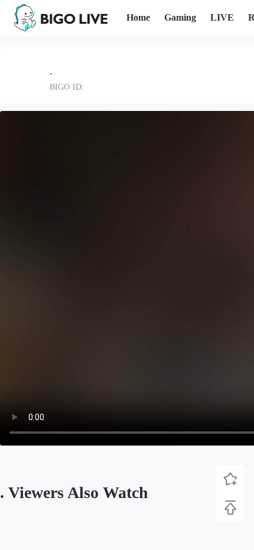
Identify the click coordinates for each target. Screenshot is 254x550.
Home (138, 17)
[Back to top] (230, 507)
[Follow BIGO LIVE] (230, 479)
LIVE (222, 17)
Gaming (180, 17)
